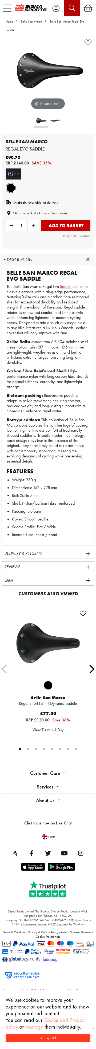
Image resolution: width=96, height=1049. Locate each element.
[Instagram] (80, 853)
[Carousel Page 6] (60, 749)
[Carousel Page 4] (44, 749)
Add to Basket (66, 225)
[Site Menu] (7, 8)
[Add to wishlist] (88, 42)
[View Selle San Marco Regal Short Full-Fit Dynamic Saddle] (48, 643)
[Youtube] (64, 853)
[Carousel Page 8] (76, 749)
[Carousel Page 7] (68, 749)
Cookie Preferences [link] (48, 936)
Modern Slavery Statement (76, 932)
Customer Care (45, 773)
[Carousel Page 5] (52, 749)
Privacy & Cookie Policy (43, 932)
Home (9, 21)
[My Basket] (88, 8)
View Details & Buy (48, 730)
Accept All (48, 1038)
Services (45, 786)
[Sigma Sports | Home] (31, 8)
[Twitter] (48, 853)
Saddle (65, 286)
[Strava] (15, 853)
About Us (45, 800)
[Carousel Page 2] (28, 749)
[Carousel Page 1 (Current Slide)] (20, 749)
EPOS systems (59, 924)
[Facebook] (31, 853)
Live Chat (64, 823)
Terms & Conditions (15, 932)
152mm (13, 174)
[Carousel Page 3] (36, 749)
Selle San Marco (31, 21)
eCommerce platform (34, 924)
